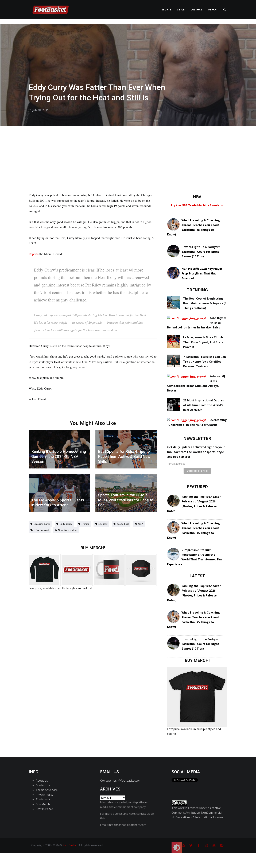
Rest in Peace (44, 809)
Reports (34, 254)
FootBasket (70, 845)
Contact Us (43, 785)
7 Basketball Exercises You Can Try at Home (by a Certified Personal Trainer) (204, 361)
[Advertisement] (128, 152)
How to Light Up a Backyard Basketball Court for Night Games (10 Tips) (200, 251)
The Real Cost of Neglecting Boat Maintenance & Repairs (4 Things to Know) (204, 303)
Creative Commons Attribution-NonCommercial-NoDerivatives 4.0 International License (197, 812)
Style (181, 9)
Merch (212, 9)
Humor (85, 523)
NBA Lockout (41, 530)
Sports (166, 9)
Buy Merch (43, 804)
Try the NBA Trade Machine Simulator (197, 205)
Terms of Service (47, 790)
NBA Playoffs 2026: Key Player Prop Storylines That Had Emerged (201, 273)
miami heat (123, 523)
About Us (42, 780)
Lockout (102, 523)
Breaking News (42, 523)
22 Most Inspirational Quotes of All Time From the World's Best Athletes (203, 405)
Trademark (43, 799)
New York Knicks (67, 530)
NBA (140, 523)
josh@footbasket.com (127, 780)
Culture (196, 9)
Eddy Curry (66, 523)
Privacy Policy (44, 795)
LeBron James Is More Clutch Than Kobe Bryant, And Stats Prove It (203, 342)
